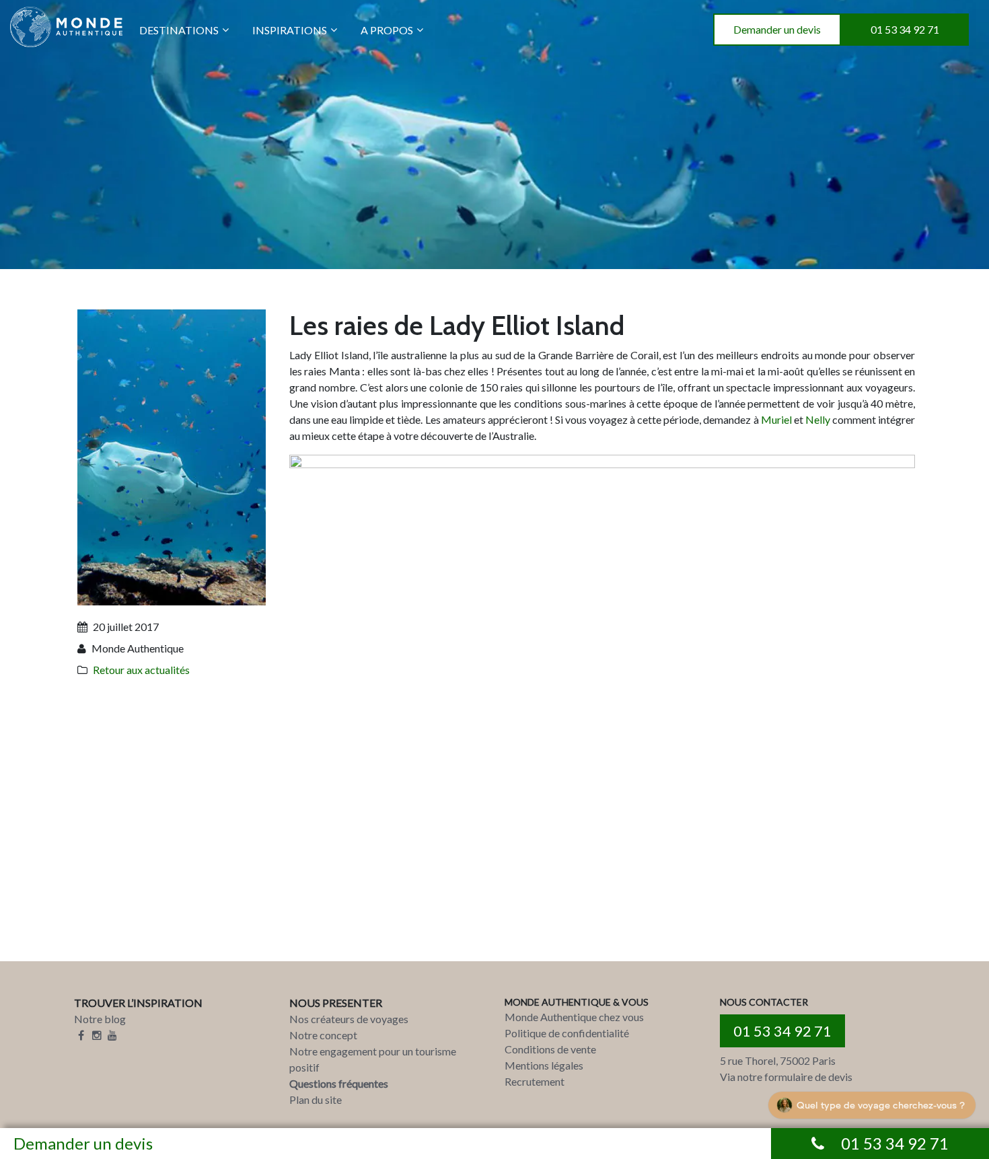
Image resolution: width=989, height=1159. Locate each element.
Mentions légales (544, 1065)
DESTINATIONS (179, 30)
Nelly (818, 419)
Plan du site (315, 1099)
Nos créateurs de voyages (348, 1018)
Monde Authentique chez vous (574, 1016)
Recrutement (534, 1081)
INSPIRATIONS (289, 30)
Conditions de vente (550, 1049)
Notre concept (323, 1035)
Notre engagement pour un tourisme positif (372, 1059)
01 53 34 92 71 (905, 29)
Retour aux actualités (141, 669)
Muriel (777, 419)
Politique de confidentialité (567, 1032)
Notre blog (100, 1018)
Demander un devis (777, 29)
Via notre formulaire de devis (786, 1076)
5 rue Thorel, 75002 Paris (778, 1060)
